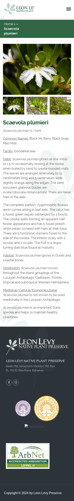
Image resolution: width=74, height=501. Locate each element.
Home (9, 24)
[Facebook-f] (9, 382)
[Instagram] (16, 382)
